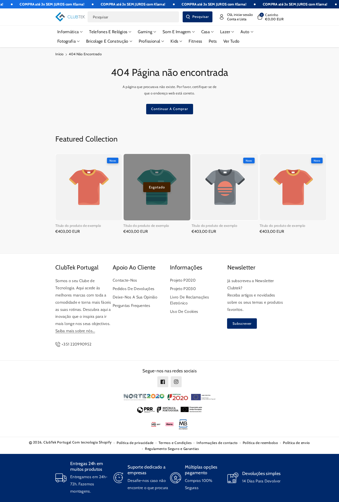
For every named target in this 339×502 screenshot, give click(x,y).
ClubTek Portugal (77, 267)
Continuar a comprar (169, 109)
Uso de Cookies (184, 311)
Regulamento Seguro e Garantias (172, 448)
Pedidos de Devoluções (133, 288)
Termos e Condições (175, 443)
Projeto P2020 (183, 280)
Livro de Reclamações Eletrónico (189, 300)
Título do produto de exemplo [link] (78, 225)
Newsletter (241, 267)
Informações (186, 267)
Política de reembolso (260, 443)
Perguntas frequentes (131, 305)
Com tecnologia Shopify (92, 442)
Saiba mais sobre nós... (75, 330)
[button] (270, 17)
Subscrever (242, 323)
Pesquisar (200, 16)
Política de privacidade (135, 443)
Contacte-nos (125, 280)
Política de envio (296, 443)
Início (59, 54)
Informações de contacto (217, 443)
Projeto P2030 (183, 288)
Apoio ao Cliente (134, 267)
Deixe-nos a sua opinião (135, 297)
